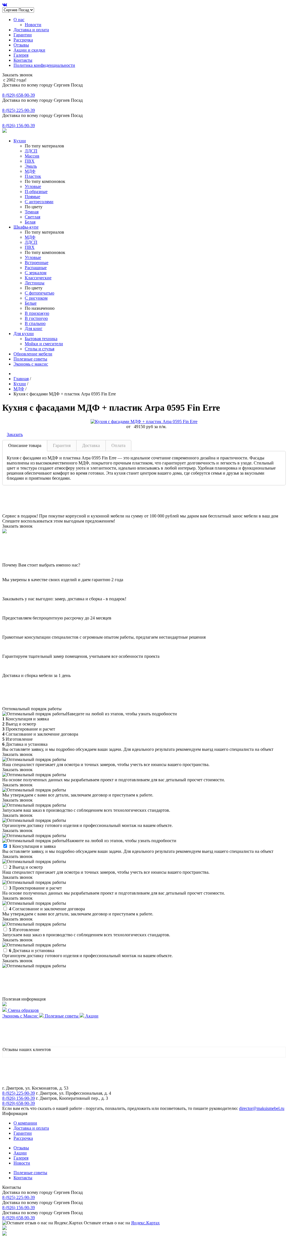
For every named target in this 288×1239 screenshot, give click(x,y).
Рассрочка (23, 39)
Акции (20, 1152)
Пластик (33, 176)
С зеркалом (35, 272)
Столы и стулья (39, 348)
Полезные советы (30, 359)
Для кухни (24, 333)
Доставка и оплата (31, 29)
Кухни (20, 140)
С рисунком (36, 298)
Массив (32, 156)
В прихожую (37, 313)
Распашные (36, 267)
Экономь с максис (31, 364)
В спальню (35, 323)
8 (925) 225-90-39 (18, 110)
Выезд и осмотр (26, 867)
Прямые (32, 196)
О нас (19, 19)
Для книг (33, 328)
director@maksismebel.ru (261, 1108)
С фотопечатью (39, 293)
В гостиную (36, 318)
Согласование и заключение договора (47, 908)
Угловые (33, 186)
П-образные (36, 191)
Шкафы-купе (26, 227)
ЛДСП (31, 151)
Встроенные (36, 262)
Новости (33, 24)
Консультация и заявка (32, 846)
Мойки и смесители (44, 343)
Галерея (21, 55)
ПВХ (30, 161)
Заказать (15, 434)
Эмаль (31, 166)
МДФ (30, 171)
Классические (38, 277)
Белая (30, 222)
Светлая (32, 216)
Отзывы (21, 45)
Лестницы (34, 282)
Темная (32, 211)
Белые (31, 303)
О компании (25, 1123)
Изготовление (24, 929)
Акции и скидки (29, 50)
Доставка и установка (31, 950)
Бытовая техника (41, 338)
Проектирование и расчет (35, 888)
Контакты (23, 60)
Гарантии (23, 34)
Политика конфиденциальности (44, 65)
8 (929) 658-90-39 (18, 95)
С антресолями (39, 201)
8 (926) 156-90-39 (18, 125)
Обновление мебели (33, 353)
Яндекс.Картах (145, 1222)
